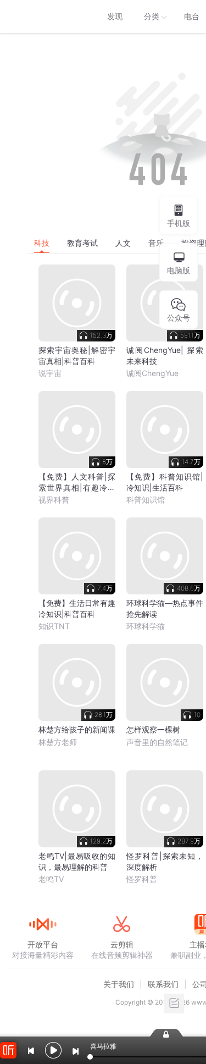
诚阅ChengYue (152, 373)
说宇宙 (50, 373)
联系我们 (163, 984)
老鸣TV (51, 879)
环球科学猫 (145, 626)
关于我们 (118, 984)
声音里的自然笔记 (157, 742)
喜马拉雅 (42, 16)
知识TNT (54, 626)
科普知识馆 (145, 499)
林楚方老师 (57, 742)
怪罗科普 (141, 879)
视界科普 (53, 499)
